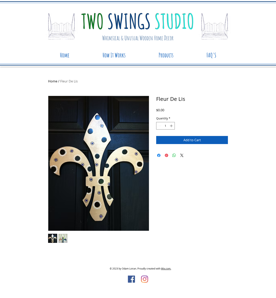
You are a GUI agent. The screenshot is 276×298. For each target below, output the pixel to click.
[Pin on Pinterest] (166, 155)
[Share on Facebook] (158, 155)
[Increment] (171, 125)
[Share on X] (181, 155)
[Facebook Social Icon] (131, 279)
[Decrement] (159, 125)
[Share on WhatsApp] (174, 155)
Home (52, 81)
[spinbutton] (165, 125)
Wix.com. (166, 268)
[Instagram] (144, 279)
